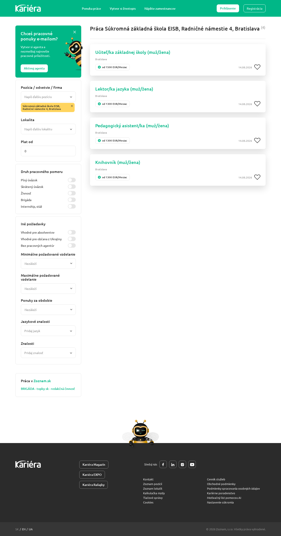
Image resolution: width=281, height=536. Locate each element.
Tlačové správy (152, 498)
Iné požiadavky (33, 224)
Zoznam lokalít (152, 488)
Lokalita (27, 120)
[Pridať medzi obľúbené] (257, 67)
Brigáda (26, 200)
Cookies (148, 502)
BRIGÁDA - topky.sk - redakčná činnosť (48, 389)
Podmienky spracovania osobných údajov (233, 488)
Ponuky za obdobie (36, 300)
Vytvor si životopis (123, 8)
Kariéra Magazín (94, 464)
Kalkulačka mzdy (154, 493)
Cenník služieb (216, 479)
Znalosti (27, 343)
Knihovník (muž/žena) (117, 162)
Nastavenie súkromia (220, 502)
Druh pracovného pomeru (42, 171)
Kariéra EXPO (92, 474)
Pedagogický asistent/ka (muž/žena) (132, 125)
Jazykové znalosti (35, 321)
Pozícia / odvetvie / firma (41, 87)
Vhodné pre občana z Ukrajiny (41, 239)
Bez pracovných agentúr (37, 245)
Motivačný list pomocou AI (224, 498)
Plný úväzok (29, 180)
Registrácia (254, 8)
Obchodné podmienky (221, 484)
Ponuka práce (91, 8)
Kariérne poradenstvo (221, 493)
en (23, 529)
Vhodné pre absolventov (37, 232)
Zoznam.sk (42, 380)
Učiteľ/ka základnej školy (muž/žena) (132, 52)
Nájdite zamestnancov (159, 8)
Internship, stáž (31, 206)
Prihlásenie (228, 8)
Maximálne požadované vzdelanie (40, 277)
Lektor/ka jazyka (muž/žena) (124, 88)
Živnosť (26, 193)
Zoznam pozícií (152, 484)
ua (31, 529)
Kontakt (148, 479)
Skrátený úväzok (32, 187)
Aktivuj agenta (34, 68)
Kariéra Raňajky (93, 485)
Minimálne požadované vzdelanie (48, 254)
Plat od (27, 142)
